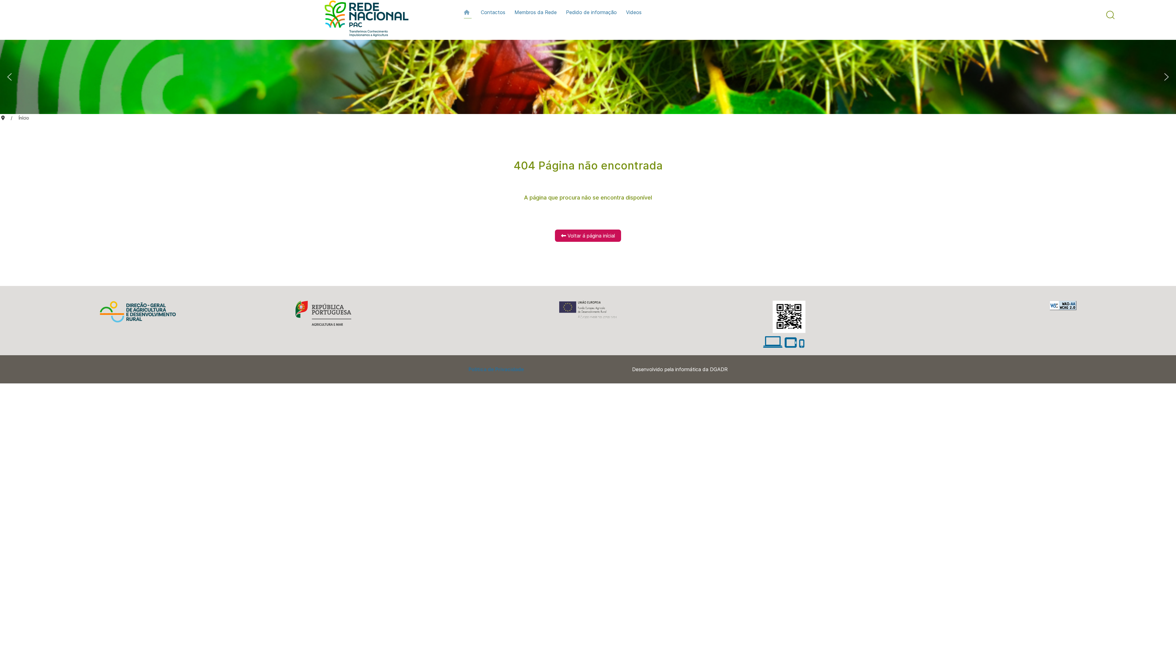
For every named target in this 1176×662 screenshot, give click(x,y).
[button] (1110, 15)
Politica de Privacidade (496, 369)
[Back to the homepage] (363, 20)
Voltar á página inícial (590, 236)
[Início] (468, 12)
